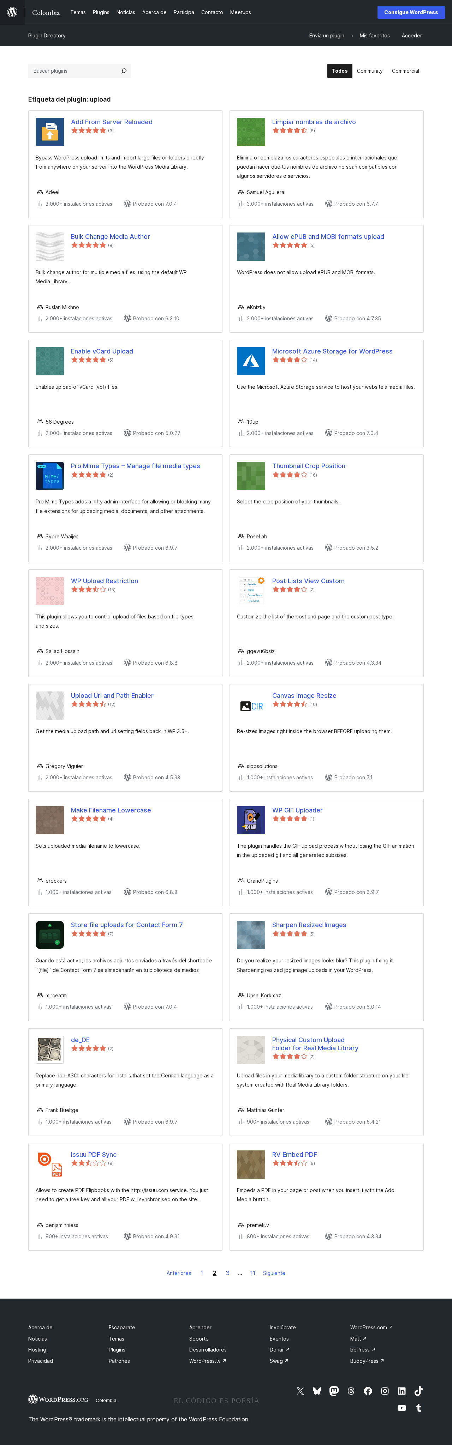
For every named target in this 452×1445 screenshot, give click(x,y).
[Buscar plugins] (124, 71)
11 (252, 1272)
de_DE (80, 1040)
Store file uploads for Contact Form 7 (127, 925)
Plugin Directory (47, 35)
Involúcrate (283, 1327)
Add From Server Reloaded (112, 122)
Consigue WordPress (411, 12)
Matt (358, 1339)
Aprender (200, 1327)
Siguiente (274, 1273)
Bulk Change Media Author (110, 236)
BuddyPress (367, 1361)
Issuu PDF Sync (94, 1154)
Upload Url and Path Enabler (112, 695)
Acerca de (40, 1327)
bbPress (363, 1350)
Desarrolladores (208, 1350)
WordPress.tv (208, 1361)
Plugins (117, 1350)
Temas (116, 1339)
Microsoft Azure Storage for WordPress (332, 351)
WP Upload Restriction (104, 581)
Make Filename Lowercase (111, 810)
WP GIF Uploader (297, 810)
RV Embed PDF (294, 1154)
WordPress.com (371, 1327)
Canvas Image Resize (304, 695)
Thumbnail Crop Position (308, 466)
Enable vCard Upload (102, 351)
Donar (280, 1350)
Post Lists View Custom (308, 581)
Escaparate (122, 1327)
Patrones (119, 1361)
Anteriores (179, 1273)
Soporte (199, 1339)
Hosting (37, 1350)
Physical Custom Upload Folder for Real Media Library (315, 1044)
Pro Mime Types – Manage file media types (135, 466)
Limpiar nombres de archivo (314, 122)
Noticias (37, 1339)
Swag (279, 1361)
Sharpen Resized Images (309, 925)
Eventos (279, 1339)
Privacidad (40, 1361)
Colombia (106, 1400)
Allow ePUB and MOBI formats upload (328, 236)
